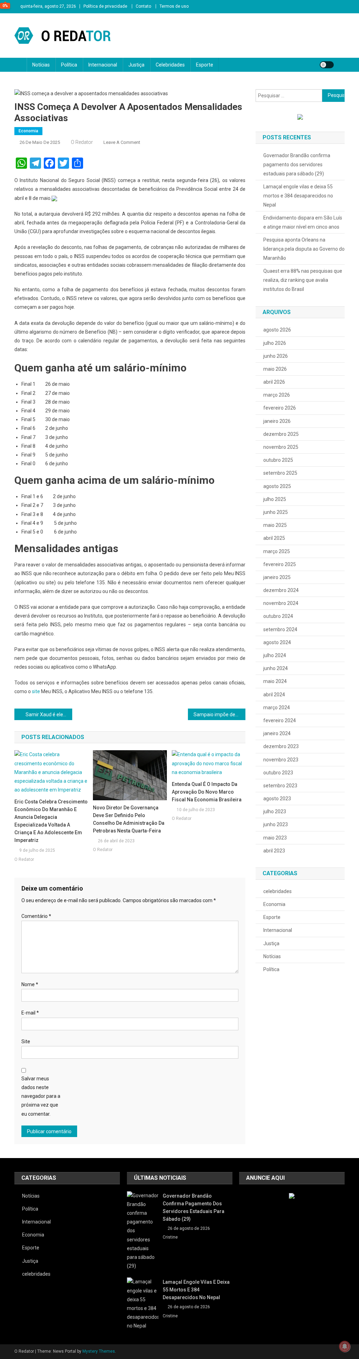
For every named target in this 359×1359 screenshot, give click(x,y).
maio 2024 (275, 681)
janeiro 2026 (277, 421)
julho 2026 (274, 343)
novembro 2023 (280, 759)
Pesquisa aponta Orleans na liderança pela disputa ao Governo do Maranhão (304, 249)
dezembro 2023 (281, 746)
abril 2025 (274, 538)
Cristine (170, 1237)
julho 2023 (274, 811)
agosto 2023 (277, 798)
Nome (29, 984)
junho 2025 (275, 512)
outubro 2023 (278, 772)
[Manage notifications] (344, 1346)
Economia (28, 130)
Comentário (36, 916)
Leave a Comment (121, 142)
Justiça (136, 65)
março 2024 (276, 707)
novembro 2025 (280, 447)
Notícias (41, 65)
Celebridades (170, 65)
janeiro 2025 (277, 577)
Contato (143, 6)
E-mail (30, 1013)
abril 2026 (274, 382)
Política (69, 65)
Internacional (102, 65)
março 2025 (276, 551)
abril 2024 (274, 694)
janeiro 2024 (277, 733)
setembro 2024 (280, 629)
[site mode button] (327, 64)
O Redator (82, 142)
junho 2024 (275, 668)
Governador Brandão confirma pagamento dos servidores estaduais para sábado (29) (296, 164)
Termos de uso (174, 6)
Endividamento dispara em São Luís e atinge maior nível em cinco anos (302, 222)
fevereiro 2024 (279, 720)
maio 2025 (275, 525)
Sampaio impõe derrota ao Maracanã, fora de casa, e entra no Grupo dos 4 (220, 714)
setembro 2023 (280, 785)
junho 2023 (275, 824)
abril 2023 (274, 850)
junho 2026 (275, 356)
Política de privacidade (105, 6)
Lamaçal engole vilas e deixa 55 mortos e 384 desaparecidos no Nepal (298, 196)
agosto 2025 (277, 486)
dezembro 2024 (281, 590)
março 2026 (276, 395)
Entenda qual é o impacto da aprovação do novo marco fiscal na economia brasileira (207, 791)
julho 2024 (274, 655)
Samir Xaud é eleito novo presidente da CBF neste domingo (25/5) (49, 714)
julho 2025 (274, 499)
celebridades (277, 891)
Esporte (204, 65)
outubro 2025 (278, 460)
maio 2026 (275, 369)
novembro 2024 (280, 603)
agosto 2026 (277, 330)
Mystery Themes (98, 1351)
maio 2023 (275, 838)
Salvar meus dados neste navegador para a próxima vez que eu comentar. (40, 1096)
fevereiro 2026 (279, 408)
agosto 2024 (277, 642)
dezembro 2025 (281, 434)
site (36, 691)
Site (25, 1041)
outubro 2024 (278, 616)
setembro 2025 (280, 473)
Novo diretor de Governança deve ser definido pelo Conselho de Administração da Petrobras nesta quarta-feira (128, 819)
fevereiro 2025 (279, 564)
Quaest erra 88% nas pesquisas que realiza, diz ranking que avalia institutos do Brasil (302, 280)
